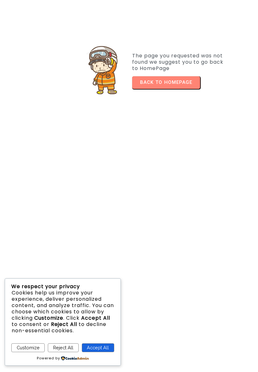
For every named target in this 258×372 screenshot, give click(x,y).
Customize (28, 347)
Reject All (63, 347)
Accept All (98, 347)
